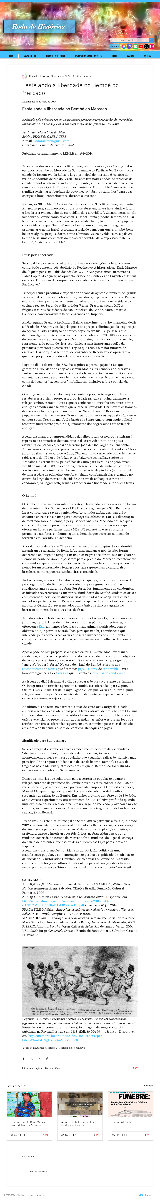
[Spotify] (135, 46)
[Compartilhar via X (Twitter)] (31, 1058)
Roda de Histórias (38, 26)
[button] (29, 56)
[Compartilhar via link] (46, 1058)
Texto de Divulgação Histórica (40, 1047)
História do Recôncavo (72, 1047)
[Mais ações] (136, 76)
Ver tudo (148, 1085)
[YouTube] (141, 46)
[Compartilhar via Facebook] (23, 1058)
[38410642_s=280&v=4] (124, 46)
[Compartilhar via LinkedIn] (39, 1058)
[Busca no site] (151, 40)
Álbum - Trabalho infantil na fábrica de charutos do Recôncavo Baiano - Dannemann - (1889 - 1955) (78, 1124)
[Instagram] (152, 46)
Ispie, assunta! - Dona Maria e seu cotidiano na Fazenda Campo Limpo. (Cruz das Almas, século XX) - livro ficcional (28, 1124)
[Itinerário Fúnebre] (130, 1104)
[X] (146, 46)
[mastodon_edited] (129, 46)
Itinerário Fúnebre (122, 1122)
